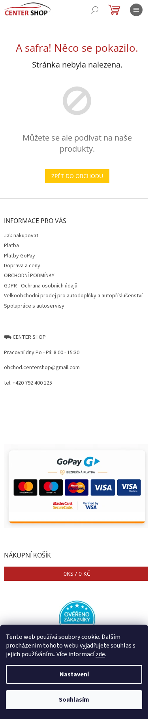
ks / (77, 573)
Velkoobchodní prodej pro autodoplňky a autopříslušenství (73, 296)
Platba (11, 246)
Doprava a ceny (22, 266)
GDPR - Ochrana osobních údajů (40, 286)
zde (100, 654)
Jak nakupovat (21, 236)
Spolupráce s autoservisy (34, 306)
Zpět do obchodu (77, 176)
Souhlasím (74, 699)
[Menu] (136, 10)
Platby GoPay (19, 256)
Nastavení (74, 674)
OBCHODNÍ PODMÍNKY (29, 276)
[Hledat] (95, 10)
